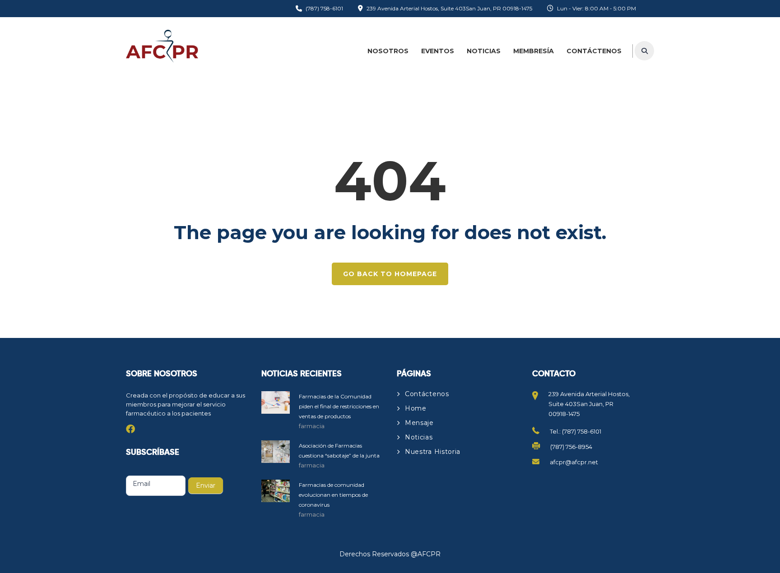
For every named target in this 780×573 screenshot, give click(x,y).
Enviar (205, 485)
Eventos (437, 51)
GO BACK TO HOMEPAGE (390, 274)
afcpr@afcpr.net (574, 462)
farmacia (312, 426)
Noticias (484, 51)
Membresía (533, 51)
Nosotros (388, 51)
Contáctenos (594, 51)
